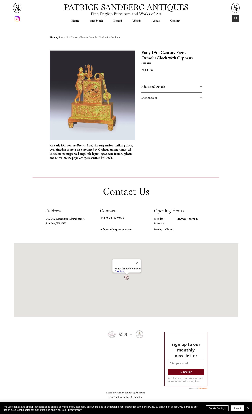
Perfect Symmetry (132, 396)
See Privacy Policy (72, 409)
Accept (237, 408)
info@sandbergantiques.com (116, 229)
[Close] (248, 408)
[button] (96, 20)
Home (53, 37)
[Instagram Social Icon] (121, 334)
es (144, 392)
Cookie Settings (217, 408)
